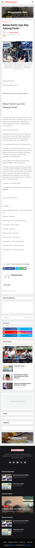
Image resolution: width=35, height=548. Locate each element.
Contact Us (22, 542)
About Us (29, 542)
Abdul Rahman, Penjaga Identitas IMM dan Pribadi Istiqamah (21, 376)
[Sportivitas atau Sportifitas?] (7, 477)
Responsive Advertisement (17, 401)
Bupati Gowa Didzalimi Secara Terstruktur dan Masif (22, 384)
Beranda (5, 22)
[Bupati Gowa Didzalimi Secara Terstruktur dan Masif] (8, 386)
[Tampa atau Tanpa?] (8, 368)
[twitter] (13, 462)
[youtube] (17, 462)
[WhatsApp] (21, 268)
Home (4, 542)
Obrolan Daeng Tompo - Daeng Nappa (20, 264)
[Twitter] (17, 268)
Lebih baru (7, 317)
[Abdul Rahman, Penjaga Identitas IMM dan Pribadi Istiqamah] (8, 377)
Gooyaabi (28, 545)
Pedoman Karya (16, 275)
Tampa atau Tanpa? (19, 366)
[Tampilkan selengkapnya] (28, 268)
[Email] (24, 268)
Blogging (13, 545)
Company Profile (12, 542)
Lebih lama (28, 317)
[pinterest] (25, 462)
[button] (2, 2)
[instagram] (21, 462)
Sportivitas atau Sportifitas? (21, 475)
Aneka (10, 22)
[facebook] (10, 462)
